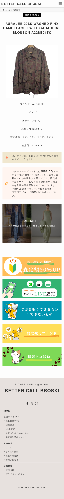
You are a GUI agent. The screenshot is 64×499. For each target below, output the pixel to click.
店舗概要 (8, 465)
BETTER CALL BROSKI (21, 3)
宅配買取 (10, 424)
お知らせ (8, 443)
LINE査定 (10, 429)
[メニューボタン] (60, 3)
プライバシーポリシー (16, 474)
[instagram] (37, 403)
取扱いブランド (11, 416)
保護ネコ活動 (12, 455)
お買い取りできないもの (17, 433)
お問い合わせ (12, 459)
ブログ (9, 447)
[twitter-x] (32, 403)
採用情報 (10, 470)
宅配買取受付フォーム (16, 437)
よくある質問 (12, 451)
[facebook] (27, 403)
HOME (7, 410)
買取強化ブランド (14, 420)
